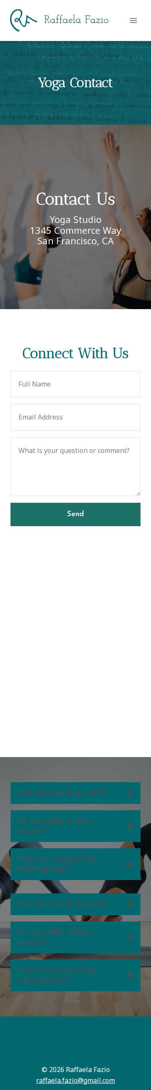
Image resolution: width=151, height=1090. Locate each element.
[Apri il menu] (133, 20)
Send (75, 514)
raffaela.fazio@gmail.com (75, 1080)
